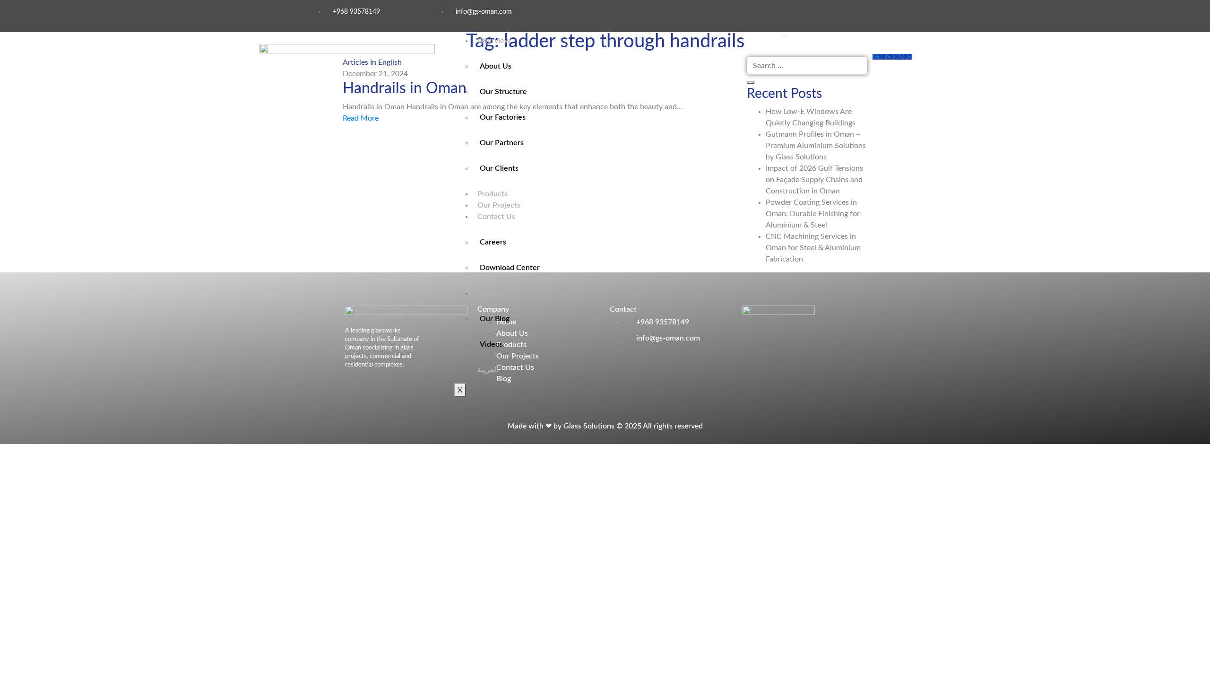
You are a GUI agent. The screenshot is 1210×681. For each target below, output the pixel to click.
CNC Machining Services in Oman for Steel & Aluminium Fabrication (813, 248)
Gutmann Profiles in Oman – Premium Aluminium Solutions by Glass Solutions (816, 146)
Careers (493, 242)
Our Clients (499, 168)
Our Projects (498, 205)
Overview (493, 40)
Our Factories (503, 117)
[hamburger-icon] (784, 35)
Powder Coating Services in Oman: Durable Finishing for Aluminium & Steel (813, 214)
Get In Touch (892, 57)
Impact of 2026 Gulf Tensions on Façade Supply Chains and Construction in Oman (814, 180)
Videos (491, 344)
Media (488, 293)
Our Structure (503, 92)
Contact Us (496, 216)
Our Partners (502, 143)
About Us (495, 66)
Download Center (510, 267)
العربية (487, 370)
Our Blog (495, 319)
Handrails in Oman (405, 88)
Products (492, 194)
